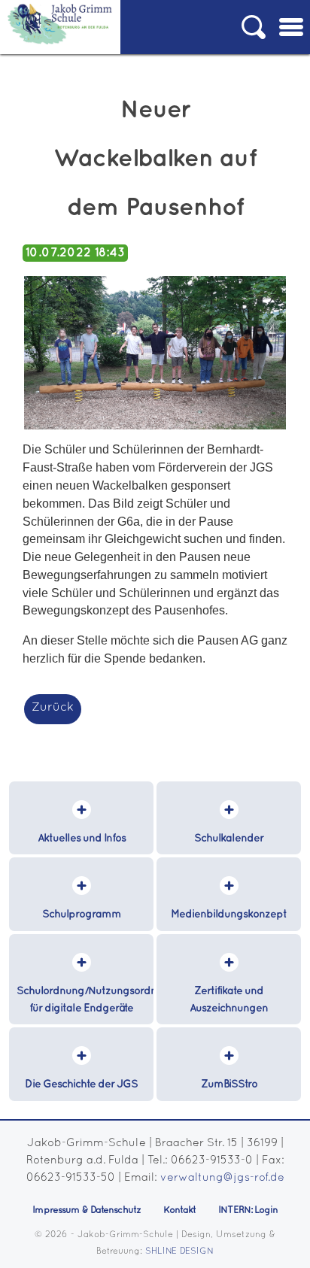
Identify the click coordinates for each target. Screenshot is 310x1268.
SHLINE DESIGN (179, 1251)
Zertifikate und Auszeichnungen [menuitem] (229, 999)
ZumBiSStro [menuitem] (229, 1084)
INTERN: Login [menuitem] (248, 1210)
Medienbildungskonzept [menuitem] (229, 914)
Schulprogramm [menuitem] (81, 914)
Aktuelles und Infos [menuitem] (82, 838)
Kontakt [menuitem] (179, 1210)
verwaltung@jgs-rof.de (222, 1178)
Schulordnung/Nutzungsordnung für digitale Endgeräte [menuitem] (85, 999)
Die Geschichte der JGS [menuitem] (81, 1084)
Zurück (53, 707)
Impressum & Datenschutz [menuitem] (86, 1210)
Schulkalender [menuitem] (228, 838)
